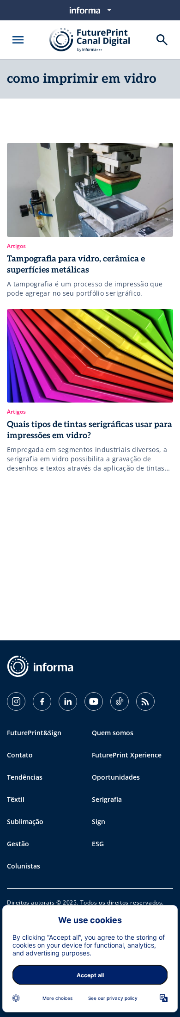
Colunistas (23, 866)
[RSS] (145, 701)
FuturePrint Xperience (127, 754)
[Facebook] (42, 701)
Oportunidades (116, 777)
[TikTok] (119, 701)
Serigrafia (107, 799)
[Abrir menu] (18, 40)
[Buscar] (162, 40)
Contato (20, 754)
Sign (98, 821)
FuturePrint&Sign (34, 732)
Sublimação (25, 821)
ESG (98, 843)
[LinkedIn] (68, 701)
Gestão (18, 843)
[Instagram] (16, 701)
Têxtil (15, 799)
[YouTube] (93, 701)
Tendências (24, 777)
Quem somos (112, 732)
